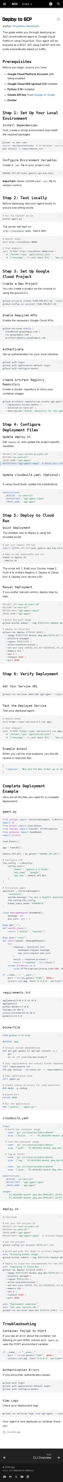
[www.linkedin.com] (27, 1476)
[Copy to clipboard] (60, 142)
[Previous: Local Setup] (5, 1457)
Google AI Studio (44, 94)
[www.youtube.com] (22, 1476)
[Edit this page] (58, 19)
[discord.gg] (4, 1476)
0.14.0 (25, 4)
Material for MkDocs (23, 1470)
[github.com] (10, 1476)
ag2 (13, 1467)
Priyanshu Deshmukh (26, 26)
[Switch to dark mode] (50, 4)
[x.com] (16, 1476)
